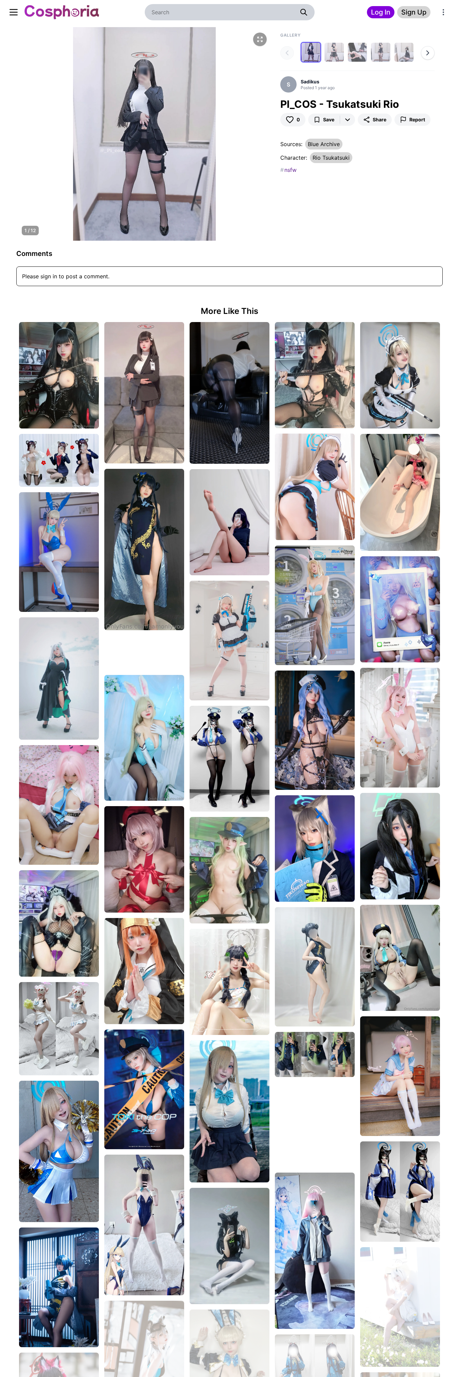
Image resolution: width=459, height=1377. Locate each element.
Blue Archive (324, 144)
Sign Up (413, 12)
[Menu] (443, 12)
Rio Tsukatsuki (331, 157)
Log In (380, 12)
